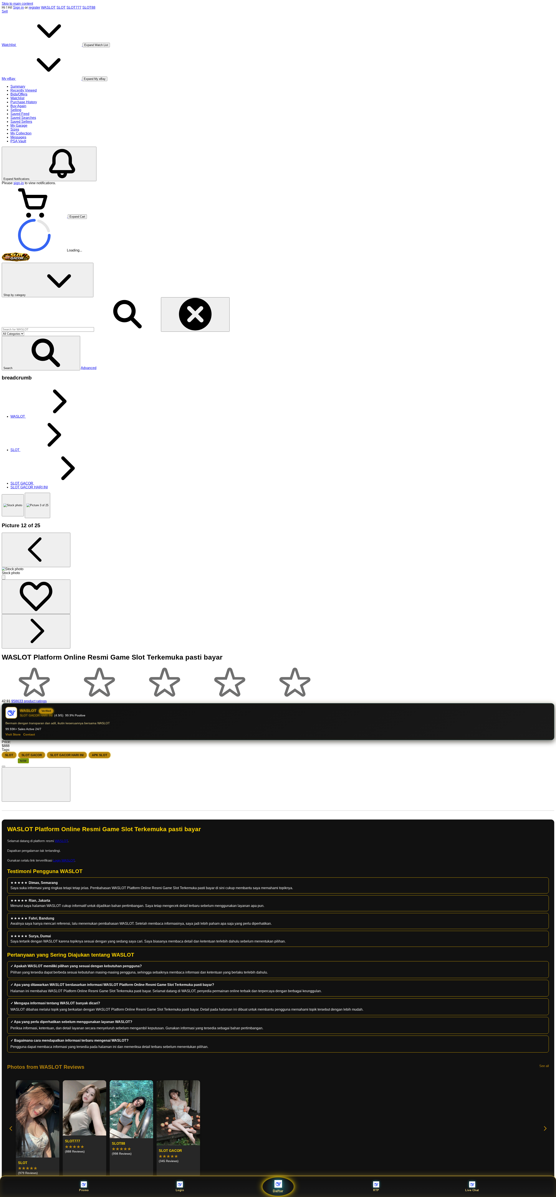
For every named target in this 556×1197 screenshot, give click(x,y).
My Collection (20, 133)
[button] (41, 353)
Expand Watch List (96, 45)
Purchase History (23, 102)
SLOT (61, 7)
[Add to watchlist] (36, 597)
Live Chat (472, 1190)
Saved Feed (19, 114)
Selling (15, 110)
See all (544, 1066)
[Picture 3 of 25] (37, 505)
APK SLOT (99, 755)
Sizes (14, 129)
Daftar (278, 1191)
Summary (17, 86)
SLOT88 (88, 7)
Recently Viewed (23, 90)
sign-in (18, 183)
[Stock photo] (13, 505)
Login (180, 1190)
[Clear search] (195, 314)
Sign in (18, 7)
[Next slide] (545, 1129)
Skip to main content (17, 3)
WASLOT (48, 7)
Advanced (88, 368)
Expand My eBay (95, 78)
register (34, 7)
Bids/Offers (18, 94)
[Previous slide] (11, 1129)
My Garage (18, 125)
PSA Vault (18, 141)
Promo (84, 1190)
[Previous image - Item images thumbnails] (36, 550)
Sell (5, 11)
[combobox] (48, 329)
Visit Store (13, 734)
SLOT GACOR (32, 755)
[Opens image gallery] (3, 577)
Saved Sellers (21, 121)
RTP (376, 1190)
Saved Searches (23, 118)
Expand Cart (77, 216)
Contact (29, 734)
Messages (18, 137)
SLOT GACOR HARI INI (67, 755)
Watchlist (17, 98)
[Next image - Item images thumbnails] (36, 631)
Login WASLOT (63, 860)
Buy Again (18, 106)
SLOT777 (73, 7)
